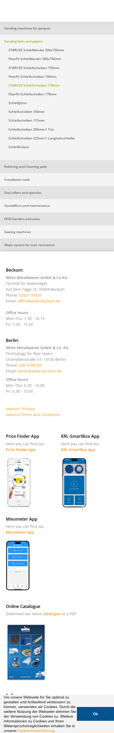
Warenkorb (91, 13)
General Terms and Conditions (33, 414)
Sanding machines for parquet (27, 28)
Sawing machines (17, 232)
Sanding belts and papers (23, 41)
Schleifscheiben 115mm (26, 120)
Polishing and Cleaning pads (25, 166)
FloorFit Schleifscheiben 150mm (32, 76)
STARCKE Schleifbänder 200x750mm (36, 50)
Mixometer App (20, 532)
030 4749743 (30, 365)
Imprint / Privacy (20, 408)
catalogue (51, 613)
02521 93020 (30, 295)
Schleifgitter (17, 103)
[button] (57, 731)
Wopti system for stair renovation (29, 245)
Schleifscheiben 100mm (26, 111)
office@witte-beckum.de (39, 300)
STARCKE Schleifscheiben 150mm (33, 68)
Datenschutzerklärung (36, 730)
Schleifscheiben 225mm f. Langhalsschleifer (41, 138)
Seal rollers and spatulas (22, 192)
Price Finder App (21, 449)
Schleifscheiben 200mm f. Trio (31, 129)
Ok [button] (95, 714)
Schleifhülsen (18, 147)
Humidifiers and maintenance (27, 205)
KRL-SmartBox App (78, 449)
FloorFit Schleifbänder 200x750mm (34, 59)
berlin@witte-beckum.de (40, 371)
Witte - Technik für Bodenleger (19, 10)
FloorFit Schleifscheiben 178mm (32, 94)
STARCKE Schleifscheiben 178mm (33, 85)
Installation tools (17, 179)
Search (78, 13)
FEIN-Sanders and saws (22, 219)
